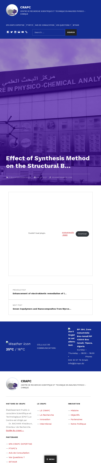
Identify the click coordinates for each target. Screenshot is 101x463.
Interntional (46, 424)
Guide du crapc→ (15, 430)
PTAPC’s (29, 25)
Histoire (75, 410)
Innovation (45, 419)
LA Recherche (47, 415)
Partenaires (76, 419)
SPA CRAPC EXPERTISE (15, 25)
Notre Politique (78, 424)
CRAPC (25, 7)
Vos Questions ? (63, 25)
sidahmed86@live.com (62, 177)
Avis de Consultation (44, 25)
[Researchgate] (26, 32)
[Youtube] (22, 32)
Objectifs (75, 415)
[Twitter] (11, 32)
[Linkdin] (15, 32)
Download (82, 234)
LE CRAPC (45, 410)
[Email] (19, 32)
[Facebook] (8, 32)
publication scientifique (20, 177)
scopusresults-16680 (68, 234)
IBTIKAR (76, 25)
